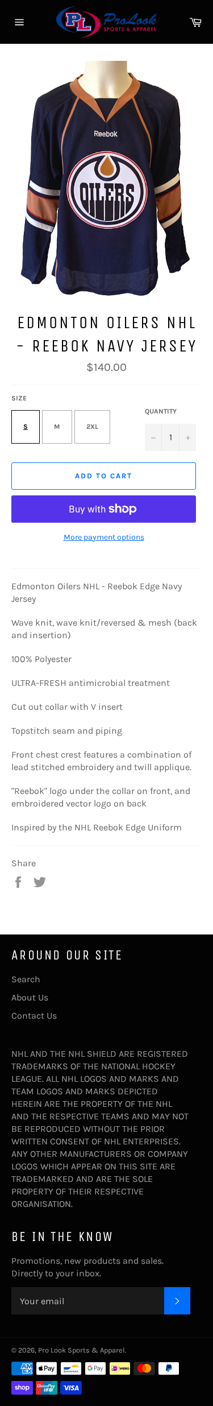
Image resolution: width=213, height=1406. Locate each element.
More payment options (104, 537)
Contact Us (34, 1015)
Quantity (161, 411)
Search (25, 979)
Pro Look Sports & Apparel (81, 1350)
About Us (29, 997)
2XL (92, 427)
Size (19, 398)
